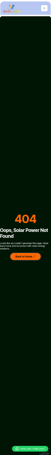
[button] (30, 449)
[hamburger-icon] (44, 8)
